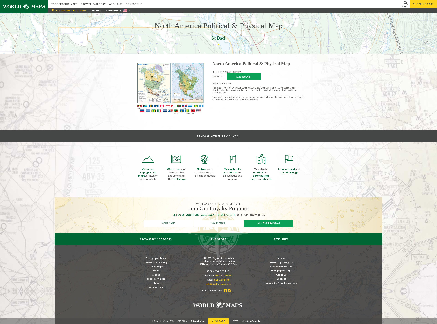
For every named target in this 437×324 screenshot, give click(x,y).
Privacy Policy (197, 321)
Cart (423, 4)
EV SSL (236, 321)
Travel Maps (156, 266)
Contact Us (134, 4)
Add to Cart (243, 77)
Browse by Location (281, 266)
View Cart (218, 321)
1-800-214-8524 (78, 10)
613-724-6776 (221, 279)
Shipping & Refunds (251, 321)
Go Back (218, 37)
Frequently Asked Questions (281, 282)
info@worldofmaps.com (218, 283)
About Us (115, 4)
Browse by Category (281, 262)
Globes (156, 274)
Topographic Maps (64, 4)
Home (281, 258)
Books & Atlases (155, 278)
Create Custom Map (155, 262)
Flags (156, 282)
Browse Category (93, 4)
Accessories (156, 286)
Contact (281, 278)
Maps (156, 270)
